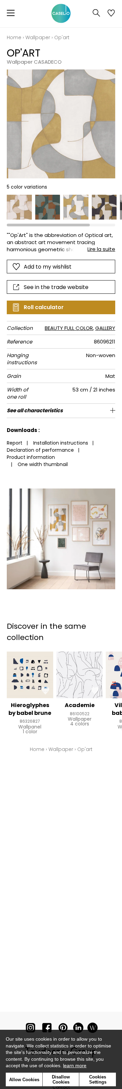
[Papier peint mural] (92, 1029)
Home (14, 37)
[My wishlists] (111, 13)
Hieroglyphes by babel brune (29, 709)
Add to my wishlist (48, 267)
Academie (80, 705)
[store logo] (61, 14)
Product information (31, 457)
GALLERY (105, 328)
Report (14, 442)
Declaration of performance (40, 450)
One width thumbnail (43, 464)
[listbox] (61, 207)
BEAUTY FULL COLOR (69, 328)
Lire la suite (101, 249)
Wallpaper (37, 37)
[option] (19, 207)
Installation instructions (60, 442)
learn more (74, 1065)
